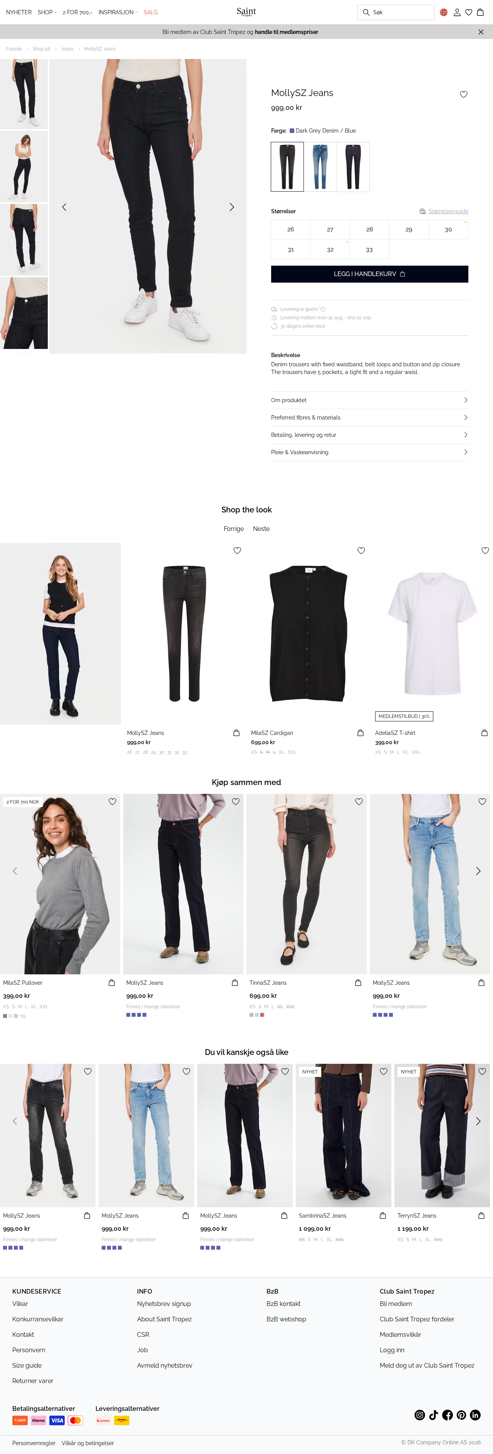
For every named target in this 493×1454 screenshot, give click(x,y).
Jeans (67, 49)
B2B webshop (286, 1319)
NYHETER (19, 12)
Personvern (28, 1350)
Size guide (27, 1365)
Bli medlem (396, 1303)
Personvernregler (33, 1443)
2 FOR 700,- (77, 12)
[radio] (290, 229)
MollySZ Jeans (100, 49)
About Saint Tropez (164, 1319)
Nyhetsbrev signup (164, 1303)
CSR (143, 1334)
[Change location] (444, 12)
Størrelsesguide (448, 211)
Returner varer (33, 1381)
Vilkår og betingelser (88, 1443)
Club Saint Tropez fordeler (417, 1319)
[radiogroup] (369, 239)
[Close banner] (481, 32)
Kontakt (23, 1334)
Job (142, 1350)
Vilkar (20, 1303)
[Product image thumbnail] (24, 93)
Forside (14, 49)
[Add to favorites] (463, 94)
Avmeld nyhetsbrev (165, 1365)
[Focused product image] (147, 207)
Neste (261, 528)
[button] (369, 400)
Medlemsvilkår (400, 1334)
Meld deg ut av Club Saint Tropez (427, 1365)
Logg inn (392, 1350)
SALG (151, 12)
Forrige (234, 528)
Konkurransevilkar (38, 1319)
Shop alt (41, 49)
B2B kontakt (283, 1303)
